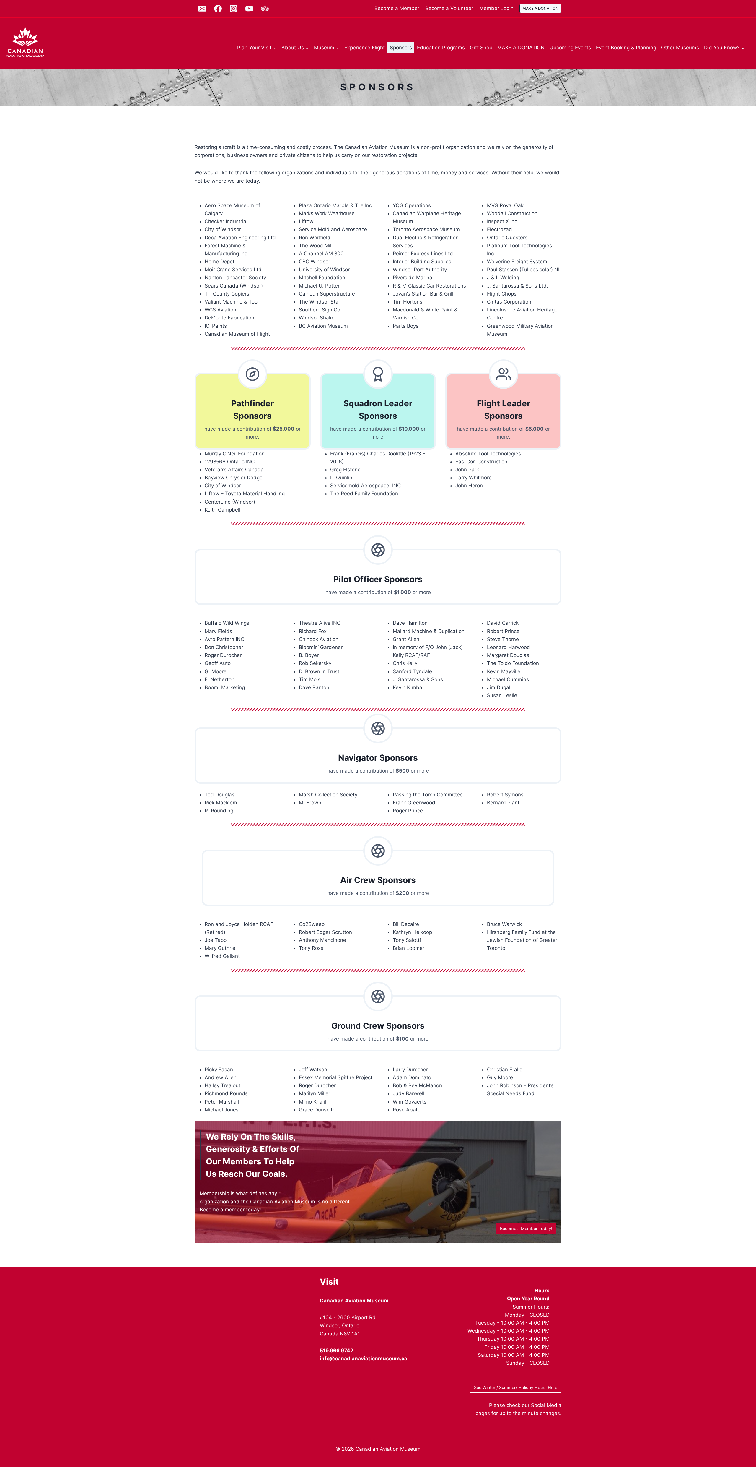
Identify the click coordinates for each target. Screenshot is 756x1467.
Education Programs (441, 48)
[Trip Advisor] (265, 8)
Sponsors (401, 48)
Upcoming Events (570, 48)
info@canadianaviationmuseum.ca (363, 1358)
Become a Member (396, 8)
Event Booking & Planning (626, 48)
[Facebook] (218, 8)
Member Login (496, 8)
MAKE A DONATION (540, 8)
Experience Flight (364, 48)
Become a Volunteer (449, 8)
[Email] (202, 8)
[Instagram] (233, 8)
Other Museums (680, 48)
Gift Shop (481, 48)
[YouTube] (249, 8)
